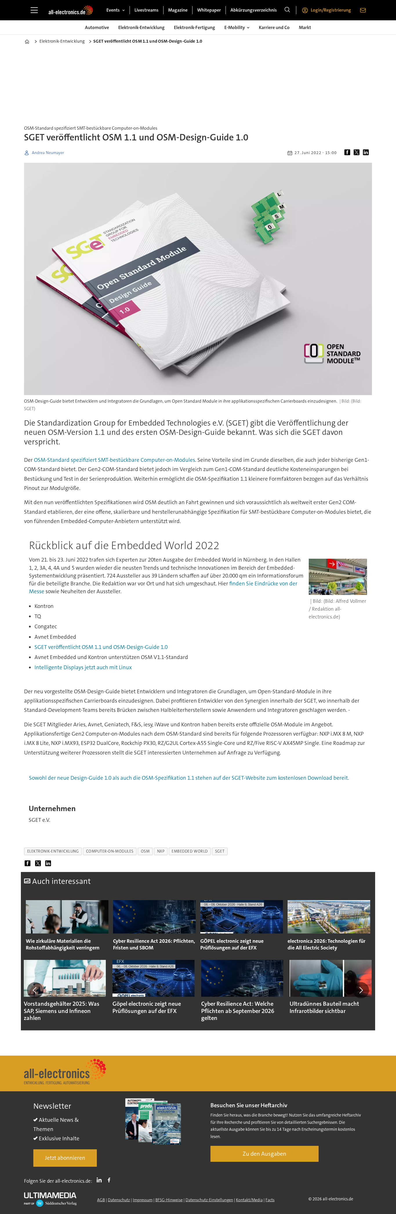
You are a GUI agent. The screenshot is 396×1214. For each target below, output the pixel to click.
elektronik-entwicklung (53, 851)
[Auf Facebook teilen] (348, 153)
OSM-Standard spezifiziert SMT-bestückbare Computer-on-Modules (114, 460)
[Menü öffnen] (34, 10)
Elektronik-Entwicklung (141, 27)
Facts (270, 1199)
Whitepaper (209, 10)
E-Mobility (234, 27)
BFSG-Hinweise (169, 1199)
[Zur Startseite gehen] (70, 10)
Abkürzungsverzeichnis (253, 10)
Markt (305, 27)
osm (145, 851)
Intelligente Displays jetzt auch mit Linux (83, 667)
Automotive (97, 27)
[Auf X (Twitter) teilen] (357, 153)
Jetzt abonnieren (65, 1157)
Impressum (142, 1199)
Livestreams (147, 10)
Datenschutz (119, 1199)
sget (219, 851)
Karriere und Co (274, 27)
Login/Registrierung (331, 10)
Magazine (178, 10)
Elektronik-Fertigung (194, 27)
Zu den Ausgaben (264, 1153)
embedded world (190, 851)
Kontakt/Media (249, 1199)
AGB (101, 1199)
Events (113, 10)
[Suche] (287, 10)
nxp (161, 851)
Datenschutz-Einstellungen (209, 1199)
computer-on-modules (110, 851)
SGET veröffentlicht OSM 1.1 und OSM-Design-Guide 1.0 (101, 647)
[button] (35, 990)
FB (110, 1180)
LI (100, 1180)
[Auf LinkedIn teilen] (367, 153)
